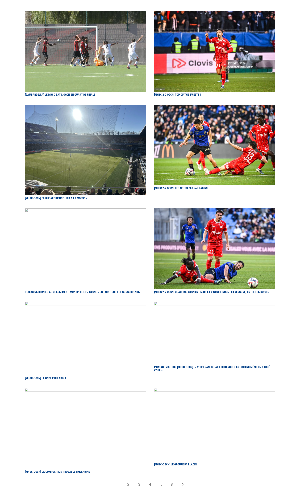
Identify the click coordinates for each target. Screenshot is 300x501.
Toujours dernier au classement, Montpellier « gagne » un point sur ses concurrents (82, 292)
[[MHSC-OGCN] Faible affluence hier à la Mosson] (85, 106)
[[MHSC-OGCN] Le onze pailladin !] (85, 304)
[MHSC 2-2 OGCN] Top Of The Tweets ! (177, 94)
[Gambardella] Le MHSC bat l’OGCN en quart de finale (60, 94)
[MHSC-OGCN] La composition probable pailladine (57, 471)
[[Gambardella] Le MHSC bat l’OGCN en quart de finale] (85, 13)
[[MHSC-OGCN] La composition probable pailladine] (85, 390)
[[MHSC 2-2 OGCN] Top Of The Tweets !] (214, 13)
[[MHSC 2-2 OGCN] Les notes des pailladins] (214, 106)
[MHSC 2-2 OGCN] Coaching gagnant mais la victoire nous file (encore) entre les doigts (211, 292)
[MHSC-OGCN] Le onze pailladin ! (45, 378)
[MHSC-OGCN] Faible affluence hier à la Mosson (56, 198)
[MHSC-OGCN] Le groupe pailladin (175, 464)
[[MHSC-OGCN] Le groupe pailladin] (214, 390)
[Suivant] (182, 484)
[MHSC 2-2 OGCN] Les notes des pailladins (181, 188)
